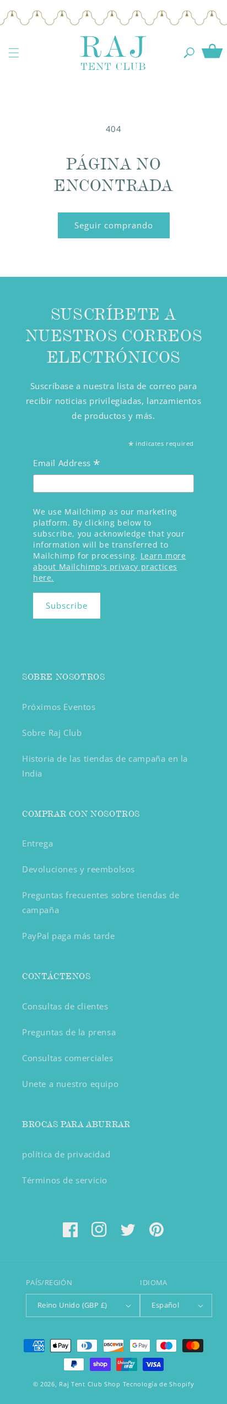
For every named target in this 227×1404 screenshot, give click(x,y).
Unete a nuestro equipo (70, 1083)
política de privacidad (66, 1154)
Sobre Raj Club (52, 732)
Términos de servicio (64, 1180)
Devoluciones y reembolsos (78, 869)
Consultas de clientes (65, 1006)
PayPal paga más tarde (68, 935)
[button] (14, 53)
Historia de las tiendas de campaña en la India (105, 766)
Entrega (37, 843)
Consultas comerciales (68, 1057)
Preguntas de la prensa (69, 1031)
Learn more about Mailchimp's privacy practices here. (109, 566)
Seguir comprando (113, 225)
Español (165, 1305)
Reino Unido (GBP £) (72, 1305)
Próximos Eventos (59, 706)
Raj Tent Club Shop (90, 1384)
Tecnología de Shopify (158, 1384)
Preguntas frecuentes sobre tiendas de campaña (100, 902)
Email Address (67, 464)
